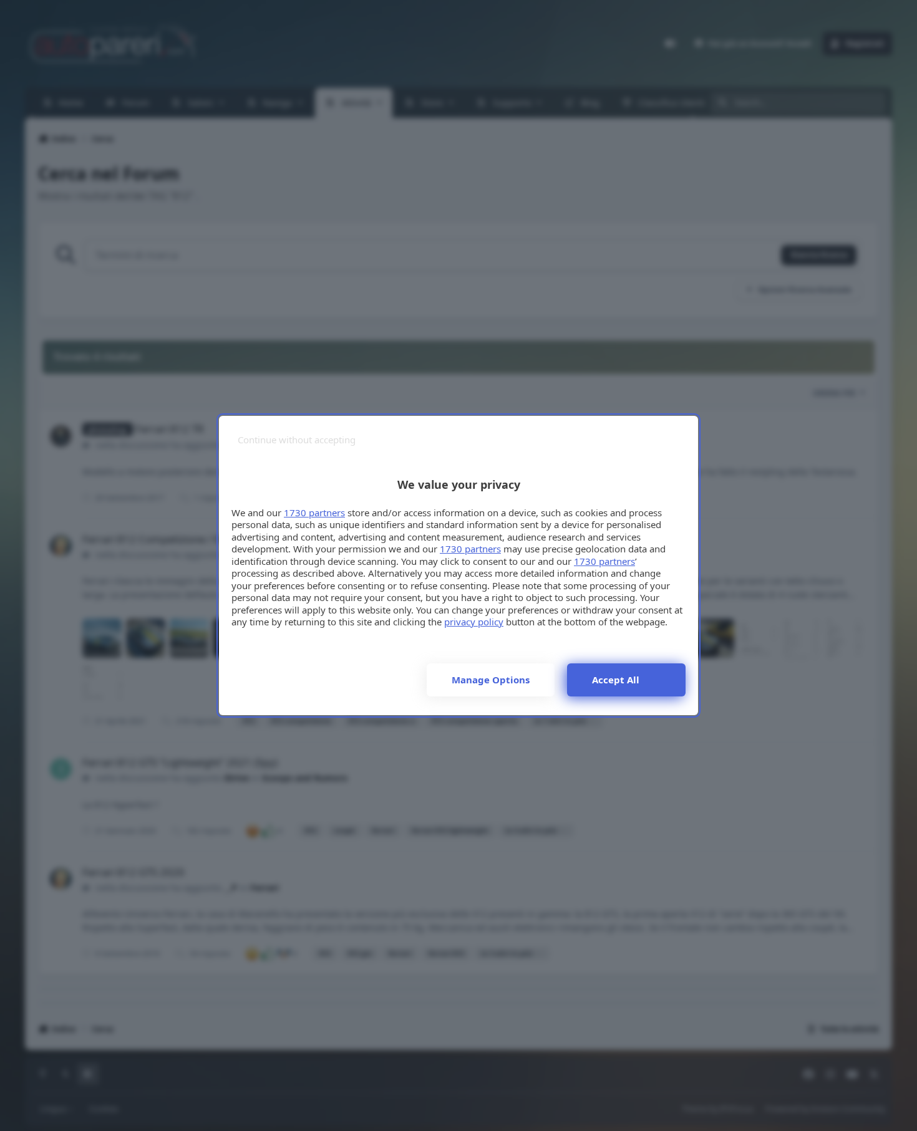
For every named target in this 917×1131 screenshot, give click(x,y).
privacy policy (473, 621)
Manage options (491, 679)
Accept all (615, 679)
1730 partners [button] (314, 512)
